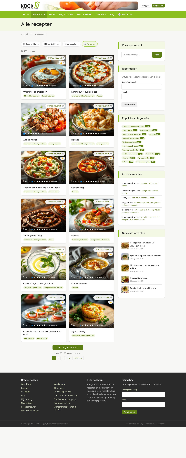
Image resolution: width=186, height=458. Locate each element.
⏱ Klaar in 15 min (31, 44)
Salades (127, 162)
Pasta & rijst (152, 154)
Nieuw (52, 14)
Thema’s (99, 14)
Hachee (75, 139)
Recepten (38, 14)
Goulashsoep (78, 187)
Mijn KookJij (26, 399)
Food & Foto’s (84, 14)
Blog (112, 14)
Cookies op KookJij (62, 391)
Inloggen (145, 5)
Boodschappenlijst (30, 410)
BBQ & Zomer (66, 14)
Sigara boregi (78, 331)
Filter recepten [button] (72, 44)
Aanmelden (129, 104)
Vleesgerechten (54, 144)
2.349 (69, 358)
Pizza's (99, 96)
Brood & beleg (42, 338)
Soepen (75, 192)
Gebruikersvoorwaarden (65, 395)
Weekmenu (59, 384)
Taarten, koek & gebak (132, 150)
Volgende (78, 358)
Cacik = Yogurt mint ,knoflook (38, 283)
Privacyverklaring (62, 403)
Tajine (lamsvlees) (32, 235)
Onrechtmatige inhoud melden (65, 408)
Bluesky (140, 424)
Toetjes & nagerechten (32, 287)
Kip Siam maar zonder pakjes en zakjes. (144, 266)
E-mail (124, 92)
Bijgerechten (29, 338)
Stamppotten (54, 192)
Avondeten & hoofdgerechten (83, 96)
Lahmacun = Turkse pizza (84, 91)
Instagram (150, 424)
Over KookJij (27, 384)
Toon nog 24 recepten (67, 347)
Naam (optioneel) (128, 82)
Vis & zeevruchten (131, 142)
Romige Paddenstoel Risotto (143, 288)
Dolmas (75, 235)
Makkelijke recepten (31, 96)
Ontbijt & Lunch (48, 96)
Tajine (51, 240)
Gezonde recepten (145, 162)
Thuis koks (59, 388)
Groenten (128, 158)
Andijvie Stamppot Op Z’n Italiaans (41, 187)
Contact (25, 388)
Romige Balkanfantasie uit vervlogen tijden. (142, 244)
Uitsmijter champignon (35, 91)
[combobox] (136, 55)
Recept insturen (28, 407)
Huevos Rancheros (138, 278)
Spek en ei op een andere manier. (145, 255)
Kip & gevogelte (146, 158)
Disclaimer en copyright (65, 399)
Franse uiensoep (79, 283)
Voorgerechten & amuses (100, 240)
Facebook (161, 424)
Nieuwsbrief (27, 403)
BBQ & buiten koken (132, 154)
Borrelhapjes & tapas (80, 240)
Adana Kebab (30, 139)
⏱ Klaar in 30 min (51, 44)
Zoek (156, 54)
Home (26, 14)
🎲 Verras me (125, 14)
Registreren (158, 5)
